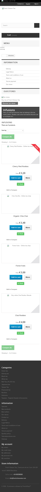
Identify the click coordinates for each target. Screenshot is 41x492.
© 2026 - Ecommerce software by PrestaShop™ (16, 486)
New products (6, 409)
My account (7, 444)
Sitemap (4, 439)
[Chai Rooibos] (20, 303)
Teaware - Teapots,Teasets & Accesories (14, 398)
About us (8, 78)
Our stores (9, 84)
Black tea (4, 376)
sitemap (2, 49)
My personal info (7, 455)
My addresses (6, 453)
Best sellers (5, 412)
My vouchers (6, 458)
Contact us (20, 3)
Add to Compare (11, 190)
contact (2, 47)
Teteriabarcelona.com (9, 436)
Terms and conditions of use (14, 75)
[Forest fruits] (20, 253)
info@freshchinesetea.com (18, 478)
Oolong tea (5, 373)
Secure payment (11, 81)
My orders (5, 447)
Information (11, 62)
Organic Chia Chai (20, 216)
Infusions (5, 395)
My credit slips (6, 450)
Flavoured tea (6, 390)
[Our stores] (20, 97)
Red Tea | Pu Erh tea (8, 382)
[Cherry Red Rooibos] (20, 154)
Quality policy (6, 433)
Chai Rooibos (20, 315)
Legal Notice (10, 72)
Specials (4, 406)
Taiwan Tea (5, 387)
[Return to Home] (4, 55)
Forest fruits (20, 266)
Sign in (36, 3)
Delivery (8, 69)
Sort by (4, 130)
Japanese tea (6, 384)
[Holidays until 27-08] (20, 1)
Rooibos (4, 392)
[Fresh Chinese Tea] (20, 13)
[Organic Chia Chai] (20, 204)
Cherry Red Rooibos (20, 166)
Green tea (5, 371)
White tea (5, 379)
